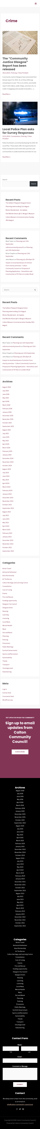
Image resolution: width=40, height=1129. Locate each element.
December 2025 (7, 416)
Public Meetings (7, 647)
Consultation (15, 136)
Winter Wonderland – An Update (16, 210)
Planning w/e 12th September (23, 343)
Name (20, 1045)
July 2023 (5, 515)
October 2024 (7, 466)
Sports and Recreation (10, 654)
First (11, 1052)
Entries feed (6, 693)
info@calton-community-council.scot (20, 1104)
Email (20, 1057)
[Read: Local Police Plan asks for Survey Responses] (20, 113)
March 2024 (6, 487)
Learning (5, 615)
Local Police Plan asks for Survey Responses (18, 131)
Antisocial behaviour (9, 572)
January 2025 (6, 455)
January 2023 (6, 537)
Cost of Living (7, 590)
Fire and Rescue (7, 597)
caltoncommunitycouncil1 (15, 247)
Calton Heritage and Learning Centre (15, 583)
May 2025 (5, 441)
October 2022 (7, 547)
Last (29, 1052)
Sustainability (7, 658)
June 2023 (5, 519)
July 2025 (5, 433)
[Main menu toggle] (36, 3)
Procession (6, 643)
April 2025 (5, 444)
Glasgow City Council (9, 604)
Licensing (5, 618)
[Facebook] (17, 1109)
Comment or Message (20, 1066)
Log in (4, 689)
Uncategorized (7, 668)
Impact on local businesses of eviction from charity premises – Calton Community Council (19, 265)
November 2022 (7, 544)
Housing (5, 611)
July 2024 (5, 473)
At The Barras (7, 579)
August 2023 (6, 512)
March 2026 (6, 405)
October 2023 (7, 505)
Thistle (4, 661)
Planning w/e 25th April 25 (25, 259)
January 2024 (6, 494)
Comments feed (8, 696)
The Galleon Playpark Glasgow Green (18, 203)
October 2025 (7, 423)
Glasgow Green (7, 608)
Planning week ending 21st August (17, 206)
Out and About (7, 632)
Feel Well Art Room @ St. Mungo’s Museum (20, 214)
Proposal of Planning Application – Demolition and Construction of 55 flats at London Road (19, 271)
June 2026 (5, 394)
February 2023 (7, 533)
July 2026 (5, 391)
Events (4, 593)
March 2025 (6, 448)
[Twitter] (20, 1109)
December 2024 (7, 458)
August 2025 (6, 430)
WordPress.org (7, 700)
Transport (5, 665)
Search (4, 180)
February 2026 (7, 409)
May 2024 (5, 480)
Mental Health (7, 625)
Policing (14, 73)
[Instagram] (23, 1109)
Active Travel (6, 568)
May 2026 (5, 398)
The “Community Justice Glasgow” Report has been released (15, 63)
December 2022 (7, 540)
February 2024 (7, 490)
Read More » (6, 94)
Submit (20, 1084)
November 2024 (7, 462)
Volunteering (6, 672)
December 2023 (7, 498)
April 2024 (5, 483)
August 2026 (6, 387)
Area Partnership (8, 575)
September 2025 (8, 426)
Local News (6, 622)
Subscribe (20, 752)
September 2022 (8, 551)
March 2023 (6, 530)
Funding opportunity (9, 601)
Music (4, 629)
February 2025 (7, 451)
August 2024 (6, 469)
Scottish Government (9, 650)
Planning (5, 636)
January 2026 (6, 412)
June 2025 (5, 437)
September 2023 (8, 508)
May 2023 (5, 522)
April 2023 (5, 526)
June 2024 (5, 476)
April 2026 (5, 401)
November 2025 (7, 419)
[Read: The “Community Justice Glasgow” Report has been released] (20, 42)
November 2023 (7, 501)
